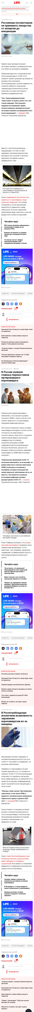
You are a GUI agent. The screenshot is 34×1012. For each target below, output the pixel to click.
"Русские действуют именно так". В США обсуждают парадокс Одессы (15, 355)
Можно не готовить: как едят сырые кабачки (14, 702)
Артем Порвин (7, 287)
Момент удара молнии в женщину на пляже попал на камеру (16, 690)
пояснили (11, 801)
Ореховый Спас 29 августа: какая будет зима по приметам (17, 330)
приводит (21, 113)
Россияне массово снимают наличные (14, 674)
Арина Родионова (7, 632)
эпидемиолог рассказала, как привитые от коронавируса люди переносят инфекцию (15, 199)
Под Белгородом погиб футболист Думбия (15, 685)
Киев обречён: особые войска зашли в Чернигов (14, 337)
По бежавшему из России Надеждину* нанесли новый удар (14, 362)
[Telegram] (12, 304)
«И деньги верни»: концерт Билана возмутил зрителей (16, 349)
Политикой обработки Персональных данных (13, 8)
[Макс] (7, 304)
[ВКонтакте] (16, 304)
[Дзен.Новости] (3, 304)
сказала (26, 480)
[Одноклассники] (20, 304)
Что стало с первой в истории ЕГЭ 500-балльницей (14, 696)
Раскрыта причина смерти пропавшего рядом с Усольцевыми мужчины (14, 343)
